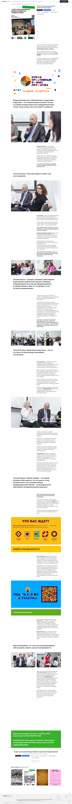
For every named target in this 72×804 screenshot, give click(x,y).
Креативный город (48, 676)
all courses (35, 1)
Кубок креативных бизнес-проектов (45, 48)
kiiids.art (66, 797)
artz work (58, 796)
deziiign (58, 795)
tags (20, 1)
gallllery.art (66, 796)
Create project (64, 1)
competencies (15, 1)
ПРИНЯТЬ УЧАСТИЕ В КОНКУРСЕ (26, 549)
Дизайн (53, 500)
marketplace (40, 1)
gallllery (66, 795)
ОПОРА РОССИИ (46, 388)
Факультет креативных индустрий (44, 233)
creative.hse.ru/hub (20, 745)
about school (24, 1)
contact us (26, 802)
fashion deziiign (59, 797)
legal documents (21, 802)
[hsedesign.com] (6, 1)
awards (29, 1)
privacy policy (16, 802)
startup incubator (59, 800)
